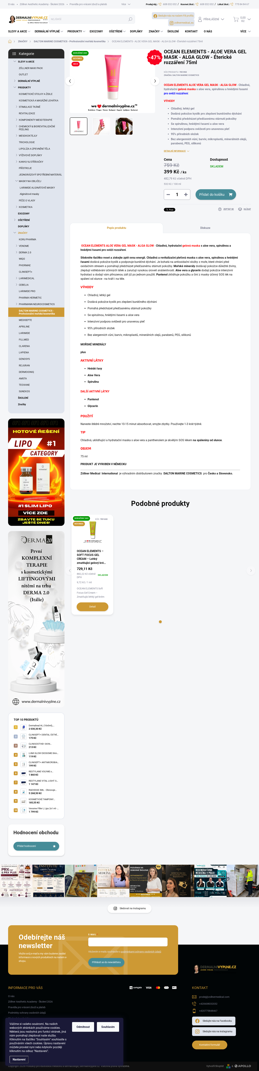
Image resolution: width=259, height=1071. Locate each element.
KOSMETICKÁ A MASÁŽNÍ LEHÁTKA (38, 100)
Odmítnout (83, 1027)
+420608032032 (208, 1003)
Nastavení (19, 1059)
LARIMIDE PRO (27, 291)
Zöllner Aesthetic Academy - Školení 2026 (42, 4)
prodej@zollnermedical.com (214, 996)
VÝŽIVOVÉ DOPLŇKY (30, 155)
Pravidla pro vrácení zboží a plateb (88, 4)
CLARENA (24, 346)
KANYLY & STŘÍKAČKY (31, 161)
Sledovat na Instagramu (133, 908)
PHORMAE (25, 265)
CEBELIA (24, 284)
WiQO (22, 258)
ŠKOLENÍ (23, 397)
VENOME (24, 246)
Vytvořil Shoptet (215, 1066)
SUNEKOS (24, 391)
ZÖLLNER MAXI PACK (31, 68)
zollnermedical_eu (184, 22)
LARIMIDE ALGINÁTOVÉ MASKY (37, 187)
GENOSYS (24, 359)
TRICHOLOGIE (27, 142)
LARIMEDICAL (27, 278)
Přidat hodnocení (26, 846)
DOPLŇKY (23, 226)
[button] (160, 621)
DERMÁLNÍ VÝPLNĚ (29, 81)
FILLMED (24, 339)
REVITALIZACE (27, 113)
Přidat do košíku (211, 194)
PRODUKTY (24, 87)
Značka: (181, 75)
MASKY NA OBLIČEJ (30, 181)
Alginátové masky (29, 194)
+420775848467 (208, 1010)
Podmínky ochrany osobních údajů (27, 1012)
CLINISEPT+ (25, 271)
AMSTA (23, 378)
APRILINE (24, 326)
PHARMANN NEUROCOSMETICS (37, 304)
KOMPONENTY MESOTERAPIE (35, 119)
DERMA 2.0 (25, 252)
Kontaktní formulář (209, 1044)
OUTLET (23, 74)
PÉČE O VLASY (27, 200)
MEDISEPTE (25, 320)
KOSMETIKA (25, 207)
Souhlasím (108, 1027)
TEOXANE (24, 384)
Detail (92, 606)
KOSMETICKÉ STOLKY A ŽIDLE (36, 94)
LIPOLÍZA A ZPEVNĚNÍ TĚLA (34, 148)
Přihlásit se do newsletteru (106, 962)
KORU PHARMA (27, 239)
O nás (11, 4)
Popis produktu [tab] (116, 228)
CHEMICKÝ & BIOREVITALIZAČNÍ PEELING (37, 128)
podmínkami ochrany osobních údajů (141, 951)
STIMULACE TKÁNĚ (29, 106)
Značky (22, 404)
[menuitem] (19, 31)
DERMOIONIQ (26, 372)
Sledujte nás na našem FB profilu (176, 15)
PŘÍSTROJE (25, 168)
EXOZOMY (24, 213)
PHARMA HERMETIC (30, 297)
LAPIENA (24, 352)
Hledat (130, 19)
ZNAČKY (22, 232)
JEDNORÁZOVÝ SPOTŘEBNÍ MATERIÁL (40, 174)
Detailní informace (175, 151)
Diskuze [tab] (205, 228)
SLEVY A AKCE (26, 61)
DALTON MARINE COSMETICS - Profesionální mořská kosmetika (37, 312)
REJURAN (24, 365)
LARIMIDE (24, 333)
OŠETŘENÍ (24, 220)
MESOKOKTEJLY (28, 135)
